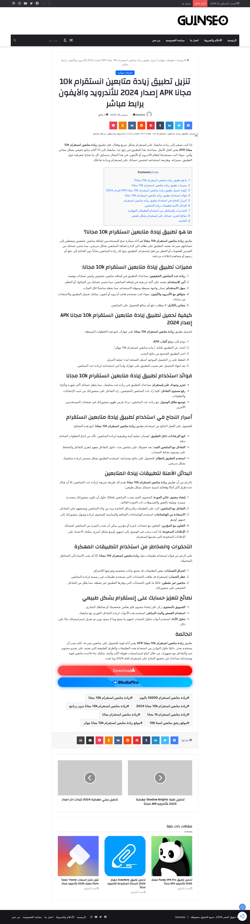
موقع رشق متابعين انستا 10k (168, 723)
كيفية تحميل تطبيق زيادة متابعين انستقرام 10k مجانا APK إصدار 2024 (148, 190)
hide (154, 172)
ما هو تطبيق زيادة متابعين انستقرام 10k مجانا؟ (162, 180)
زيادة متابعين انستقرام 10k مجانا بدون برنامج (98, 706)
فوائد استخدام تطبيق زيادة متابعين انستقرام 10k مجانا (157, 195)
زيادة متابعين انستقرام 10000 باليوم (163, 698)
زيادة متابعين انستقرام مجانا (120, 714)
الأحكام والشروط (213, 40)
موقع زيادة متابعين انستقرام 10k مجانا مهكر (112, 723)
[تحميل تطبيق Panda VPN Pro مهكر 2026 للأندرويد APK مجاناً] (171, 856)
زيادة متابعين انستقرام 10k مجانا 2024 (161, 706)
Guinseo (140, 114)
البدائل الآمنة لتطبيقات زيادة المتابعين (167, 205)
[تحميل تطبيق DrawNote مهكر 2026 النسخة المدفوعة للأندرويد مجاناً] (124, 856)
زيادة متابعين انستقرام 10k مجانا (109, 698)
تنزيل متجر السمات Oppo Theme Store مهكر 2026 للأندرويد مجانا (154, 3)
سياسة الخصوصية (175, 40)
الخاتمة (184, 220)
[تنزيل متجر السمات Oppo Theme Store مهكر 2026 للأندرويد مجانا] (78, 856)
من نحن (156, 40)
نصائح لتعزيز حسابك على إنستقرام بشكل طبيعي (160, 215)
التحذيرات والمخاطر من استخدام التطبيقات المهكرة (159, 210)
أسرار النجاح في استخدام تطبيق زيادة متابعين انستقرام (157, 200)
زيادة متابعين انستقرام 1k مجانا (167, 714)
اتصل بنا (194, 40)
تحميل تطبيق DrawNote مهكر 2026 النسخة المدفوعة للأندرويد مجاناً (126, 883)
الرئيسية (232, 40)
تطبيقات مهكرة (166, 60)
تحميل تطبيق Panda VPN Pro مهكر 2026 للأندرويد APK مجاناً (172, 881)
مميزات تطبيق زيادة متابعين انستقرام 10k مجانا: (160, 185)
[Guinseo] (203, 21)
